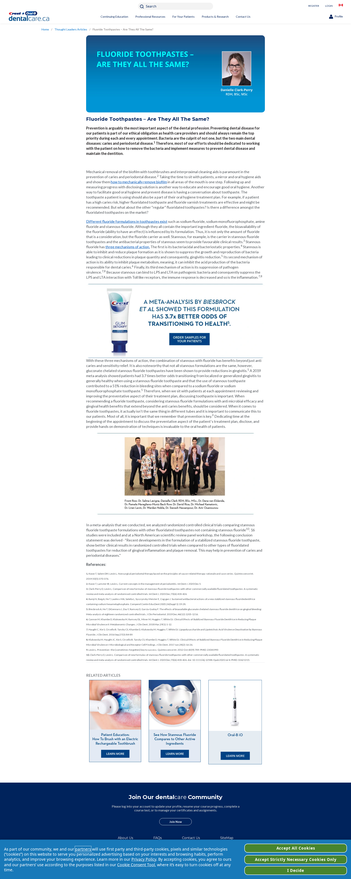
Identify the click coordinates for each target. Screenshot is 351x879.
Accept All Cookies (295, 848)
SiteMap (226, 838)
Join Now (175, 821)
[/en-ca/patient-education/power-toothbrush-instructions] (116, 721)
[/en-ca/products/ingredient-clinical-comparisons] (175, 721)
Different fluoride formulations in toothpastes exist (126, 221)
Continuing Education (114, 16)
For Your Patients (183, 16)
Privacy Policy (143, 859)
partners (83, 849)
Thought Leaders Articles (70, 29)
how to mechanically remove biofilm (139, 182)
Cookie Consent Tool (136, 864)
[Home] (35, 17)
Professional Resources (150, 16)
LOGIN (329, 5)
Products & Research (215, 16)
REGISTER (313, 5)
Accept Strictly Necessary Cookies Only (296, 859)
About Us (125, 838)
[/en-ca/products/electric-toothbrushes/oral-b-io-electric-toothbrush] (235, 722)
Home (45, 29)
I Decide (295, 870)
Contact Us (243, 16)
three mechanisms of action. (127, 247)
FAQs (157, 838)
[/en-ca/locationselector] (341, 6)
